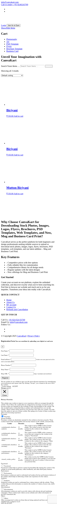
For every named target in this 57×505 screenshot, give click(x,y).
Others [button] (3, 496)
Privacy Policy (34, 336)
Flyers (9, 46)
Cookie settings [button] (6, 386)
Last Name (5, 355)
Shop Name (5, 369)
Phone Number (6, 365)
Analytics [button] (4, 478)
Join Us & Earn (13, 25)
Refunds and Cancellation (17, 309)
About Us (10, 302)
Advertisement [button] (5, 487)
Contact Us (11, 307)
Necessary (7, 416)
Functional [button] (4, 463)
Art (7, 41)
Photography (11, 39)
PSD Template (12, 44)
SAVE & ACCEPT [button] (6, 503)
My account (11, 305)
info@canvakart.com (18, 322)
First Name (5, 351)
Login (3, 25)
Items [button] (8, 28)
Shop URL (5, 374)
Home (9, 300)
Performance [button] (5, 471)
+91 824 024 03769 (16, 320)
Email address (6, 359)
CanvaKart (21, 336)
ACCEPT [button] (15, 386)
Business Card (12, 51)
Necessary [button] (4, 414)
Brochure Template (14, 49)
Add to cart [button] (18, 116)
